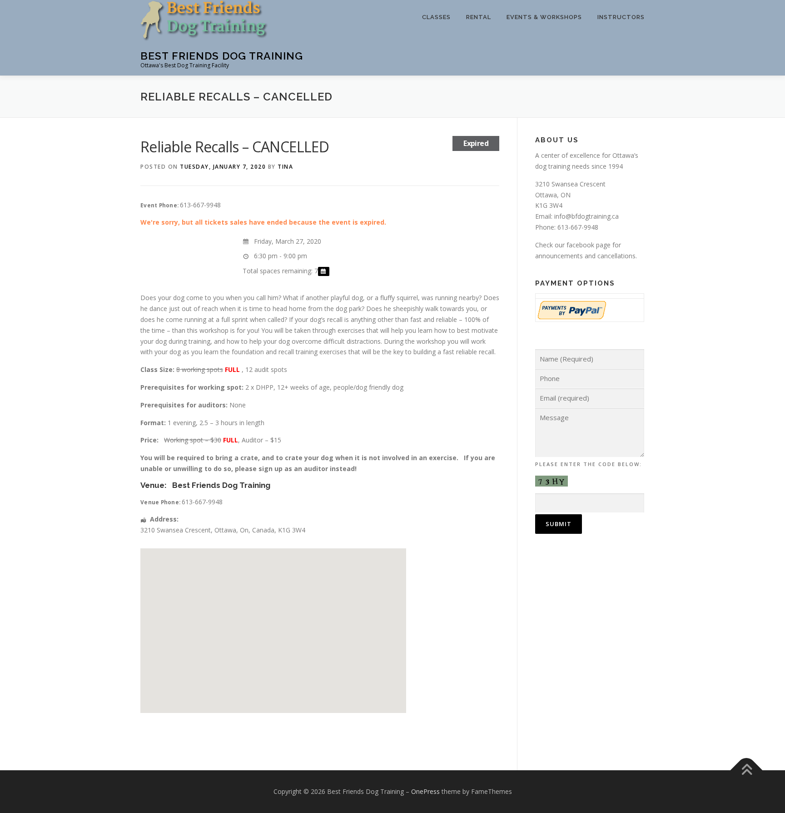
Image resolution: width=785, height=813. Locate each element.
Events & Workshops (544, 17)
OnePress (425, 791)
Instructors (621, 17)
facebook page (588, 245)
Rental (478, 17)
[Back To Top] (746, 770)
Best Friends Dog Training (221, 56)
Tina (285, 167)
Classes (436, 17)
